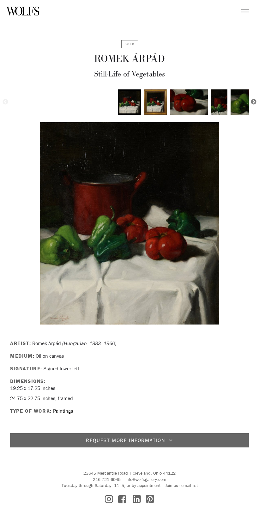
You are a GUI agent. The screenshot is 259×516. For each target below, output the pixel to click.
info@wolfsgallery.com (145, 479)
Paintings (63, 411)
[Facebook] (122, 499)
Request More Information (125, 440)
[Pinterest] (150, 499)
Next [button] (253, 102)
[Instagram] (109, 499)
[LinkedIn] (136, 499)
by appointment (146, 485)
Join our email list (181, 485)
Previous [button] (5, 102)
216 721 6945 (107, 479)
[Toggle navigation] (245, 11)
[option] (129, 102)
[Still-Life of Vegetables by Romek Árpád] (129, 223)
